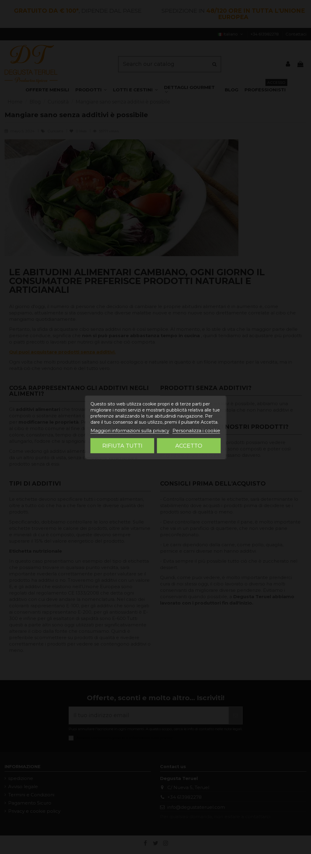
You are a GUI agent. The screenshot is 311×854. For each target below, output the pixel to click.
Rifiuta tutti (122, 445)
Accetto (188, 445)
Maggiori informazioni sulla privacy (130, 430)
